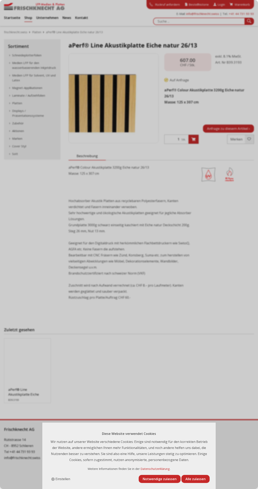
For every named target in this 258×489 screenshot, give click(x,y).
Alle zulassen (195, 479)
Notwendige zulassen (160, 479)
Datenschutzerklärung (155, 469)
